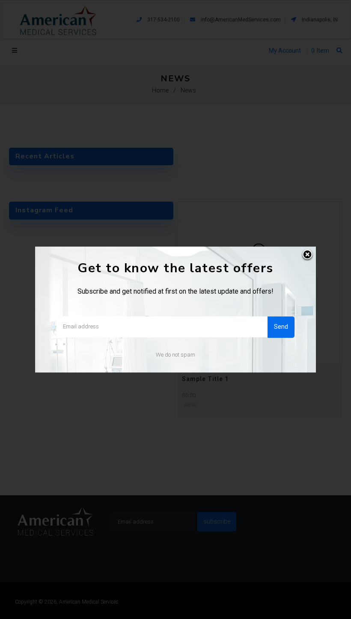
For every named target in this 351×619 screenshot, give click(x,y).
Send (281, 326)
